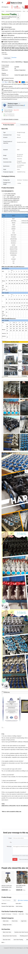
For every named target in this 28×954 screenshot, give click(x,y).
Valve (24, 11)
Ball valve (4, 903)
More (3, 942)
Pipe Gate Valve (6, 939)
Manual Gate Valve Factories (10, 936)
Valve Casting (19, 906)
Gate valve (18, 903)
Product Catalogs (23, 900)
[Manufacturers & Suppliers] (14, 2)
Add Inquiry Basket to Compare (10, 119)
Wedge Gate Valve (7, 924)
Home (3, 11)
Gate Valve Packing (18, 939)
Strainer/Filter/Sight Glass (8, 906)
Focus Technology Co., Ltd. (19, 947)
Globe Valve (5, 921)
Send (15, 859)
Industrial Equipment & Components (13, 11)
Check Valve (15, 921)
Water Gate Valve (7, 932)
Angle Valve (23, 921)
